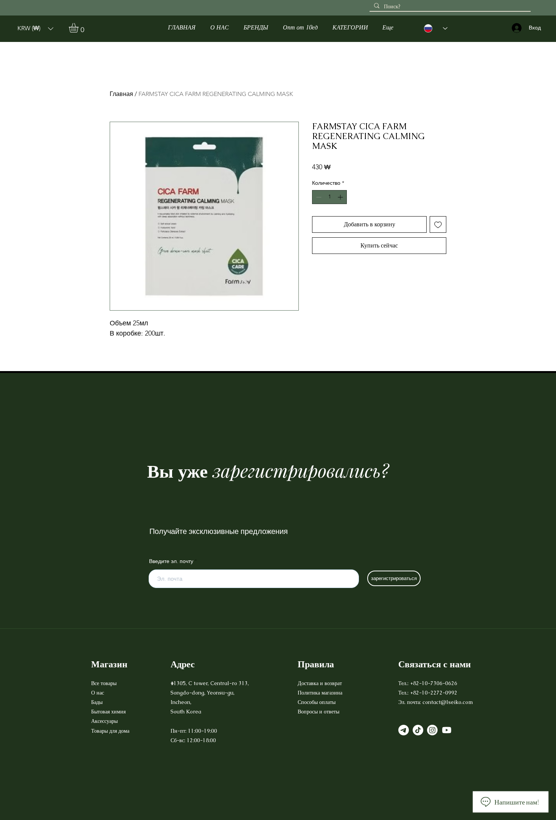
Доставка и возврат (320, 683)
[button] (35, 28)
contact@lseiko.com (447, 702)
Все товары (103, 683)
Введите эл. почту (171, 561)
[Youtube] (446, 730)
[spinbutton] (329, 197)
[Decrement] (318, 197)
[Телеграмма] (403, 730)
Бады (97, 702)
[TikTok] (418, 730)
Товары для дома (110, 730)
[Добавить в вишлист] (438, 224)
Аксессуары (105, 721)
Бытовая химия (108, 711)
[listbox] (35, 28)
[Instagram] (432, 730)
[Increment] (341, 197)
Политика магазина (320, 692)
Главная (121, 93)
